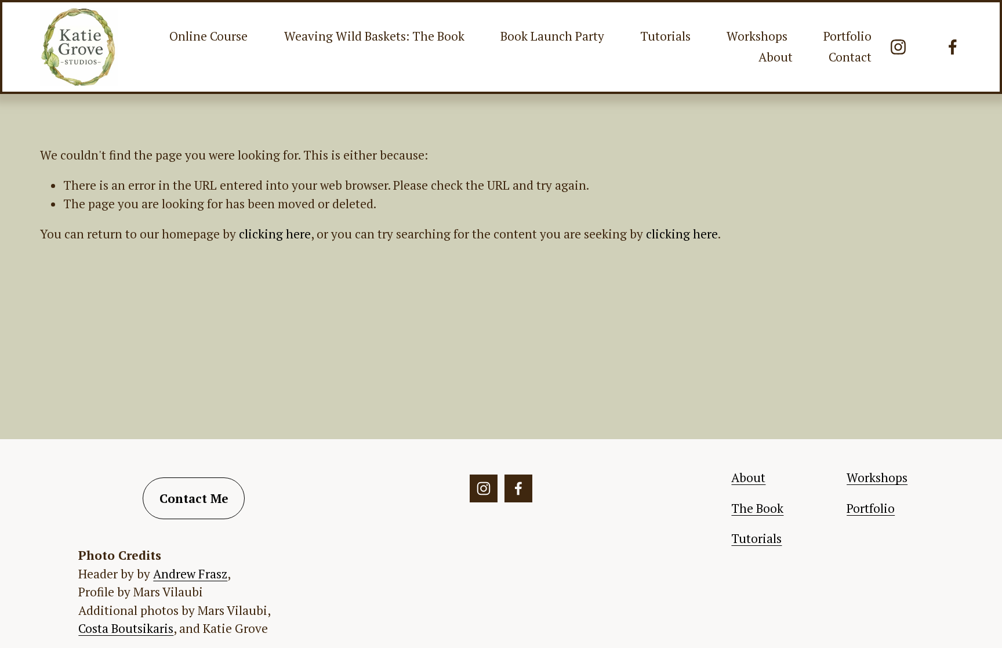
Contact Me (193, 498)
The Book (757, 508)
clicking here (275, 234)
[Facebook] (952, 47)
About (775, 57)
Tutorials (665, 36)
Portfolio (847, 36)
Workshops (757, 36)
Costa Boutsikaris (125, 628)
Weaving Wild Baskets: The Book (374, 36)
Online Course (208, 36)
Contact (850, 57)
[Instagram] (898, 47)
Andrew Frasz (190, 574)
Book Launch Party (552, 36)
